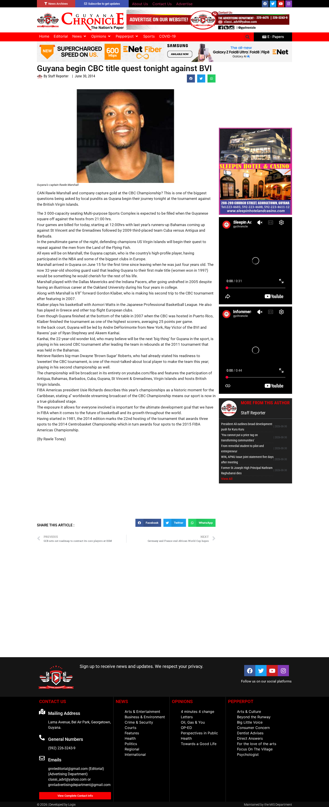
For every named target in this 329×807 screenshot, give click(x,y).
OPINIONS (182, 701)
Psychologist (248, 754)
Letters (187, 717)
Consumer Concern (253, 727)
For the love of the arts (256, 743)
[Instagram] (288, 3)
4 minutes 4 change (197, 711)
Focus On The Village (255, 749)
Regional (132, 749)
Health (130, 738)
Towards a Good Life (198, 743)
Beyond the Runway (254, 717)
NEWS (122, 701)
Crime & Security (139, 722)
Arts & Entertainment (142, 711)
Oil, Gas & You (193, 722)
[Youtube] (281, 3)
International (135, 754)
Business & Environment (145, 717)
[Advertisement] (126, 486)
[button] (79, 36)
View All (227, 479)
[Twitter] (273, 3)
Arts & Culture (249, 711)
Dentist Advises (250, 733)
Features (132, 733)
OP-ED (186, 727)
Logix (72, 804)
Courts (130, 727)
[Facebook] (265, 3)
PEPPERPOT (240, 701)
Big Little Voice (250, 722)
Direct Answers (250, 738)
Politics (131, 743)
